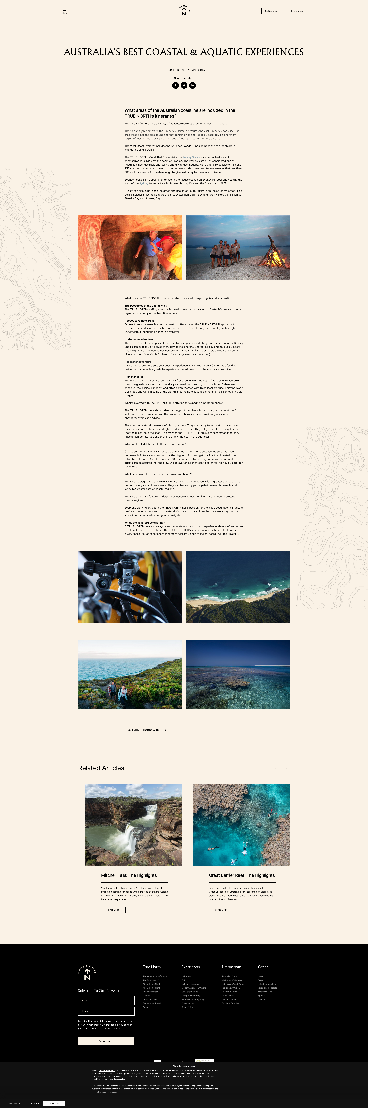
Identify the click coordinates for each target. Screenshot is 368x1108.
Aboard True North (151, 984)
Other (263, 967)
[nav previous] (276, 768)
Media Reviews (265, 991)
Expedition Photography (193, 999)
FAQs (260, 980)
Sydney (143, 183)
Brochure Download (231, 1003)
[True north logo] (184, 14)
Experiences (191, 967)
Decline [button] (34, 1103)
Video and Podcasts (267, 988)
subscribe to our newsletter (101, 991)
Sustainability (188, 1003)
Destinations (231, 967)
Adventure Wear (150, 991)
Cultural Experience (191, 984)
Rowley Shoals (191, 157)
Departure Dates (229, 991)
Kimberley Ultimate (175, 131)
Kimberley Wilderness (232, 980)
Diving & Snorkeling (191, 995)
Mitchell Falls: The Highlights (129, 875)
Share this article (184, 78)
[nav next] (286, 768)
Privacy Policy (93, 1024)
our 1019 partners (107, 1070)
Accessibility (187, 1007)
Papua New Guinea (231, 988)
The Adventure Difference (155, 976)
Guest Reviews (150, 999)
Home (260, 976)
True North (152, 967)
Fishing (185, 980)
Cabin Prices (228, 995)
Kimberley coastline (222, 131)
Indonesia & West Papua (233, 984)
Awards (146, 995)
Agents (261, 995)
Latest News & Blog (267, 984)
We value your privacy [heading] (184, 1066)
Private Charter (229, 999)
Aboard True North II (152, 988)
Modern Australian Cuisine (194, 988)
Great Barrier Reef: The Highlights (242, 875)
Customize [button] (14, 1104)
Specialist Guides (190, 991)
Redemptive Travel (152, 1003)
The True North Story (153, 980)
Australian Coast (229, 976)
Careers (146, 1007)
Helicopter (186, 976)
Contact (262, 999)
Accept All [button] (54, 1103)
